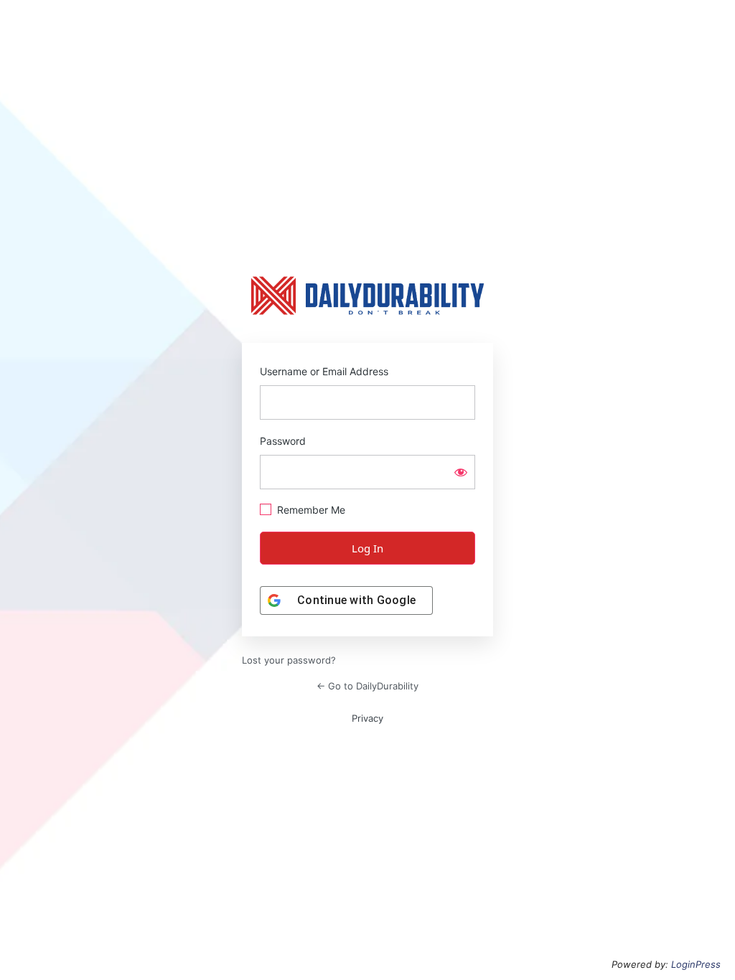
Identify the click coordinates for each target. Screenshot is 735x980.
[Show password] (460, 472)
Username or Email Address (324, 371)
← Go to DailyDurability (367, 686)
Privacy (367, 718)
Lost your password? (289, 660)
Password (283, 441)
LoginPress (696, 964)
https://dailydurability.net (367, 295)
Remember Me (311, 510)
